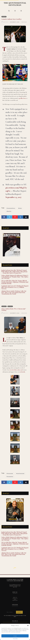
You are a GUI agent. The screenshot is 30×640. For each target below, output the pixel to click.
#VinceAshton (10, 476)
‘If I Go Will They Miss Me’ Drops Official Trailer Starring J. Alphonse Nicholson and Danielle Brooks (14, 282)
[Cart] (15, 10)
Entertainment (6, 571)
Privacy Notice (15, 638)
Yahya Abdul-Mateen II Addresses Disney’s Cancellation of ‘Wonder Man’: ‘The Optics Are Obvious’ (14, 276)
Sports (4, 16)
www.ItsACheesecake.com (15, 370)
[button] (28, 625)
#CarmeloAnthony (11, 208)
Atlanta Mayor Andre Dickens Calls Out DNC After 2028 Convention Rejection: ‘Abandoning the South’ (13, 292)
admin (6, 313)
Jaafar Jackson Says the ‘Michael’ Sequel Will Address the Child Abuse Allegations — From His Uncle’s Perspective (14, 271)
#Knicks (20, 208)
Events (4, 306)
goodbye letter (22, 98)
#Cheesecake (10, 473)
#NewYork (9, 211)
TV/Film (14, 571)
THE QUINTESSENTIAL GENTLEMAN (15, 4)
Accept (15, 636)
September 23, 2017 (13, 197)
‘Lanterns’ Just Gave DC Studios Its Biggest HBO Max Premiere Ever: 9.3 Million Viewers (14, 287)
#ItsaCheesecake (20, 473)
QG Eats (10, 306)
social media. (22, 372)
